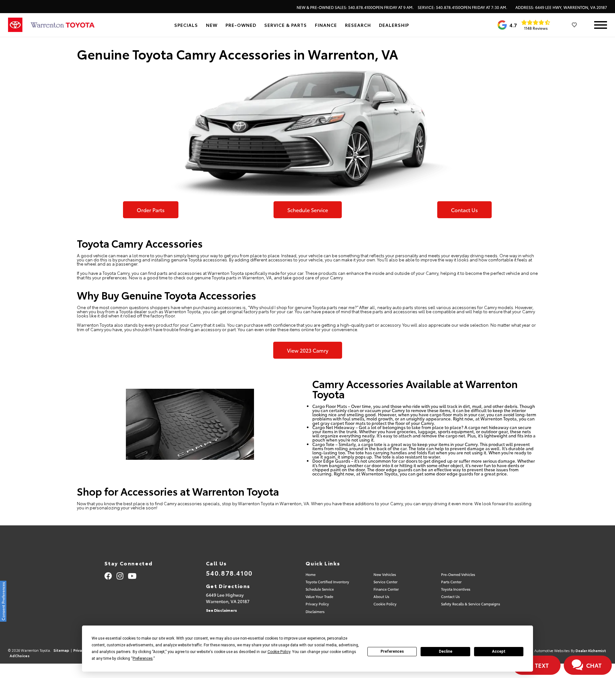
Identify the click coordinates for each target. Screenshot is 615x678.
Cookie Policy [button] (278, 652)
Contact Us (464, 209)
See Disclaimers (221, 610)
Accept (498, 651)
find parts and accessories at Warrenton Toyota (196, 273)
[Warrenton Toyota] (62, 25)
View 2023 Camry (307, 350)
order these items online (289, 329)
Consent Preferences (3, 601)
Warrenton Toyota (256, 503)
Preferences (392, 651)
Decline (445, 651)
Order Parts (151, 209)
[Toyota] (15, 25)
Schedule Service (307, 209)
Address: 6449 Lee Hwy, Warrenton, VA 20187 (561, 7)
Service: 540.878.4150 (462, 7)
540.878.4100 (229, 573)
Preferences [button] (143, 658)
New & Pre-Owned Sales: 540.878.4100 (355, 7)
